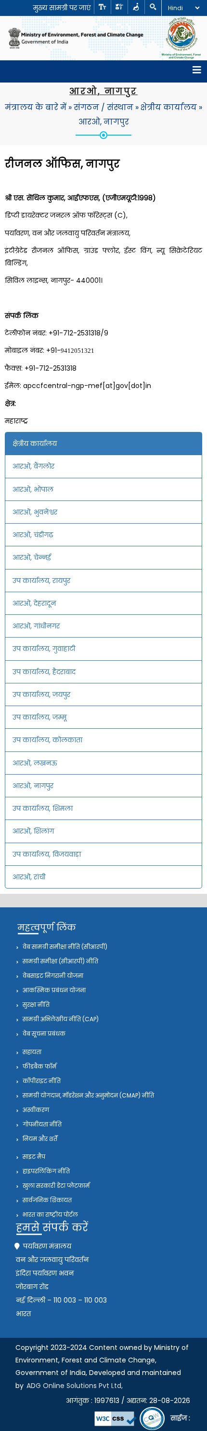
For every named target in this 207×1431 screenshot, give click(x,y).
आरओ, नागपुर (103, 121)
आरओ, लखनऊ (35, 763)
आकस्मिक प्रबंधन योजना (53, 990)
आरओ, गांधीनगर (36, 626)
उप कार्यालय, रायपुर (41, 580)
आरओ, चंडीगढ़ (33, 535)
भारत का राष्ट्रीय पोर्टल (49, 1214)
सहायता (31, 1052)
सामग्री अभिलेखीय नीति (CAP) (60, 1019)
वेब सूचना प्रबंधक (43, 1033)
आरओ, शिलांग (33, 831)
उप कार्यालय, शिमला (43, 808)
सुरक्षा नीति (35, 1004)
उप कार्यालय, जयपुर (41, 694)
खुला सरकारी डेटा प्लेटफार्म (55, 1185)
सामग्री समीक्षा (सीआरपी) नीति (59, 961)
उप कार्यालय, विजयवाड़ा (47, 854)
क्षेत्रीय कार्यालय (169, 107)
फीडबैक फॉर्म (38, 1066)
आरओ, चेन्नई (32, 557)
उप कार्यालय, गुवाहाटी (44, 648)
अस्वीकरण (35, 1110)
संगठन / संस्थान (103, 107)
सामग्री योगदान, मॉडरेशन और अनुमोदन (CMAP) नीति (87, 1095)
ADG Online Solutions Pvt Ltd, (74, 1385)
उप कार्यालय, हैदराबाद (44, 672)
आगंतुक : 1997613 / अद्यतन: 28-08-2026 (128, 1400)
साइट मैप (33, 1157)
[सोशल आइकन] (119, 7)
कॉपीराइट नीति (41, 1081)
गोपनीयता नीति (41, 1124)
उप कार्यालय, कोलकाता (47, 740)
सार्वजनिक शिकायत (46, 1200)
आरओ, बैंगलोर (33, 466)
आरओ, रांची (29, 877)
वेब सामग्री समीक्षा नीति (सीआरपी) (64, 947)
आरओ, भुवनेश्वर (35, 512)
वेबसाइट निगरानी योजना (52, 976)
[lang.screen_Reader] (136, 7)
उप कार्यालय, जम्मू (39, 717)
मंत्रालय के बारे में (35, 107)
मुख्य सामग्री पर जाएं (62, 8)
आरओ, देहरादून (34, 603)
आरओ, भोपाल (33, 489)
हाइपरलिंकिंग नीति (45, 1171)
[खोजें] (152, 7)
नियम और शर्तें (39, 1139)
